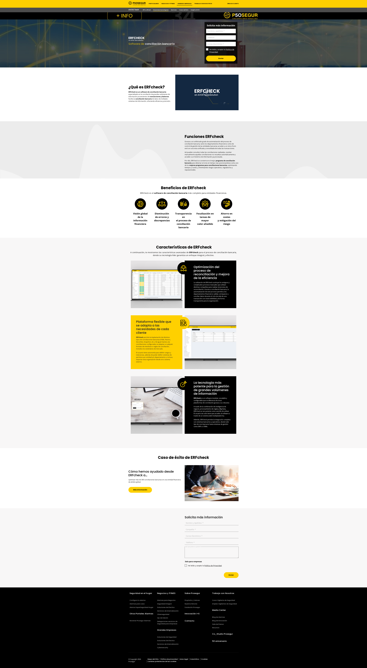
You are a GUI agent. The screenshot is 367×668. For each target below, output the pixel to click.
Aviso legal (184, 659)
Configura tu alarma (137, 600)
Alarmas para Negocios (166, 600)
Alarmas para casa (137, 604)
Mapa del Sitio (153, 659)
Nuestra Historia (191, 604)
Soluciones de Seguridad (166, 637)
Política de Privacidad (213, 565)
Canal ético (194, 659)
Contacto (189, 620)
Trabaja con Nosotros (223, 593)
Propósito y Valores (192, 600)
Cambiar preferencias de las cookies (162, 661)
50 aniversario (219, 641)
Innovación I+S (192, 613)
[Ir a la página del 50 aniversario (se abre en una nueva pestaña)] (183, 15)
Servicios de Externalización (168, 611)
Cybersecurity (162, 647)
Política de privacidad (169, 659)
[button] (154, 3)
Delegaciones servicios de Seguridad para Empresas (167, 622)
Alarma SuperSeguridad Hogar (141, 607)
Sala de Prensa (218, 624)
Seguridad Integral (164, 604)
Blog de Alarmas (218, 617)
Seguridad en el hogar (141, 593)
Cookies (204, 659)
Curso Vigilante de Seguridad (223, 600)
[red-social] (229, 659)
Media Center (219, 610)
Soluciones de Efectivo (166, 607)
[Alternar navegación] (222, 3)
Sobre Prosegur (192, 593)
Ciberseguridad (163, 614)
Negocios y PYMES (166, 593)
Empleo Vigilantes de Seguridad (224, 604)
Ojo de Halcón (162, 618)
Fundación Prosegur (192, 607)
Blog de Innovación (219, 621)
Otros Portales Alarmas (141, 613)
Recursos (215, 628)
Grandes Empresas (166, 630)
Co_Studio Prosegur (222, 634)
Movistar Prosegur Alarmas (140, 621)
